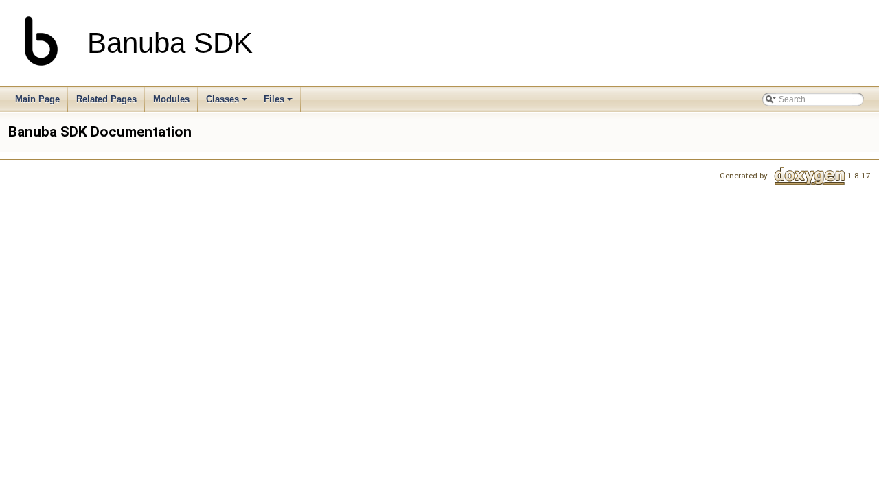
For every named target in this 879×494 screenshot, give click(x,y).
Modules (171, 99)
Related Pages (106, 99)
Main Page (37, 99)
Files (274, 99)
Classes (222, 99)
